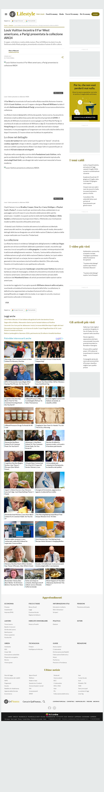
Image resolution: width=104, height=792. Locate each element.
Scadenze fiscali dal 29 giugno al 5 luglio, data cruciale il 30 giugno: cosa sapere (91, 180)
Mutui (55, 657)
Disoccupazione (9, 635)
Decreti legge (8, 675)
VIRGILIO (15, 716)
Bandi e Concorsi (9, 627)
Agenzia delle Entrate (11, 691)
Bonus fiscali (33, 607)
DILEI (65, 716)
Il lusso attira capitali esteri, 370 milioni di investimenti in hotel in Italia (91, 352)
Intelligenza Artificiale (36, 649)
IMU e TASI (57, 686)
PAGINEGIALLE (23, 716)
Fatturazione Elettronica (60, 654)
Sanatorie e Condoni (35, 683)
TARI (79, 686)
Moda (61, 14)
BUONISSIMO (85, 716)
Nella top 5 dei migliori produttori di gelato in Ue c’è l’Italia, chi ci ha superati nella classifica (91, 330)
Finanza (6, 607)
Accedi (95, 14)
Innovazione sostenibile (11, 654)
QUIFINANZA (77, 716)
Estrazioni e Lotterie (59, 607)
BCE (55, 680)
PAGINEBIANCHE (50, 716)
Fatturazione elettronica (61, 694)
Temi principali (83, 688)
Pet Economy (85, 14)
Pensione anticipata (83, 607)
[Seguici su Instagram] (54, 708)
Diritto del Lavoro (10, 629)
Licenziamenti (33, 691)
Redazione (81, 643)
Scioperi (55, 612)
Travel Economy (71, 14)
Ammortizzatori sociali (36, 686)
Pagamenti (7, 683)
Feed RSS (89, 701)
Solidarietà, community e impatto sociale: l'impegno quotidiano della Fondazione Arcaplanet (91, 255)
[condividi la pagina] (62, 57)
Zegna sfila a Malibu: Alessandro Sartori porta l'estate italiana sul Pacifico (29, 322)
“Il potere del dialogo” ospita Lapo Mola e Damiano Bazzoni (90, 265)
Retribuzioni (8, 632)
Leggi (30, 610)
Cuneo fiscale (82, 678)
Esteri (79, 621)
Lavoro (7, 621)
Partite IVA (7, 637)
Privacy (20, 719)
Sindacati (56, 675)
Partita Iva (56, 660)
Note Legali (14, 719)
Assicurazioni (57, 647)
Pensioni (81, 604)
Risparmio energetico (11, 657)
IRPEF (31, 694)
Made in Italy (33, 680)
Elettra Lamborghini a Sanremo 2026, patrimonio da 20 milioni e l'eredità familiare (32, 333)
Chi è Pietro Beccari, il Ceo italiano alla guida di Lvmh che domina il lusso (29, 319)
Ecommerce (8, 694)
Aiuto (44, 719)
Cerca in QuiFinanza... (32, 701)
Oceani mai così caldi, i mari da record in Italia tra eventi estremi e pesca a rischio (91, 190)
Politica (56, 621)
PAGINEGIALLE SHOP (34, 716)
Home (5, 25)
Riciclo (6, 660)
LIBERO (10, 716)
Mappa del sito (80, 701)
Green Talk (7, 652)
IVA (30, 688)
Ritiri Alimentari (58, 610)
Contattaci (70, 701)
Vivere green (8, 662)
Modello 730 (82, 683)
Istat (55, 688)
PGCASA (43, 716)
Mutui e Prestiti (34, 624)
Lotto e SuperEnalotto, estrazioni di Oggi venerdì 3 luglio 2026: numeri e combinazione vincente (91, 169)
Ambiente (7, 647)
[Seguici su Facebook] (49, 708)
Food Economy (52, 14)
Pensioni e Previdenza (60, 662)
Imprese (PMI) (8, 612)
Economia (9, 604)
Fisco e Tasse (34, 604)
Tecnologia (34, 643)
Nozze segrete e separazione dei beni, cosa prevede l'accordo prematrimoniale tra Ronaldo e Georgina (91, 341)
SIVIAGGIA (71, 716)
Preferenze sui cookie (36, 719)
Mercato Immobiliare (38, 621)
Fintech (31, 647)
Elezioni (55, 624)
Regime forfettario (34, 615)
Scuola (6, 686)
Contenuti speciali (59, 701)
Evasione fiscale (34, 612)
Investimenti (8, 610)
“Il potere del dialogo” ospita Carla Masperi (90, 274)
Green (7, 643)
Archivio (96, 701)
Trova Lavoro (8, 624)
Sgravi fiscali (33, 675)
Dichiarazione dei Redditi (61, 652)
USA (7, 302)
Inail (79, 680)
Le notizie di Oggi (83, 691)
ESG (5, 649)
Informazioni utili (61, 604)
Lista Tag (80, 694)
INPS (6, 680)
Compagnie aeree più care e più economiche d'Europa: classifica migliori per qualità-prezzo (91, 363)
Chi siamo (7, 719)
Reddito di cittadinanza (11, 688)
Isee (79, 675)
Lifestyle (26, 14)
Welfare (31, 678)
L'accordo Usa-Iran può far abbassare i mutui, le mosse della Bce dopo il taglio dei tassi (33, 325)
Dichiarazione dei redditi (12, 678)
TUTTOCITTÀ (59, 716)
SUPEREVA (93, 716)
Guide (55, 643)
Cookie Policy (26, 719)
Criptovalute (57, 649)
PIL (55, 691)
